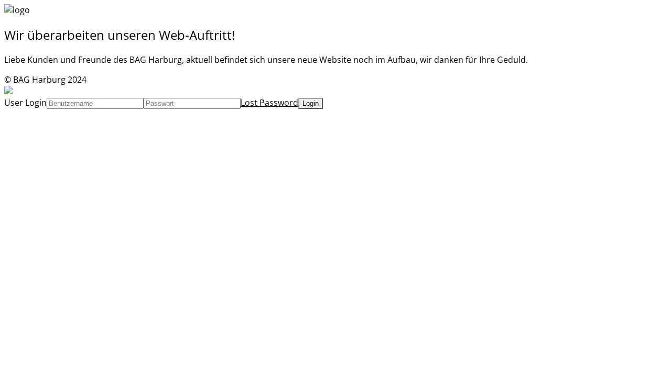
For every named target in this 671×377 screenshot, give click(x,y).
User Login (25, 102)
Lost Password (269, 102)
